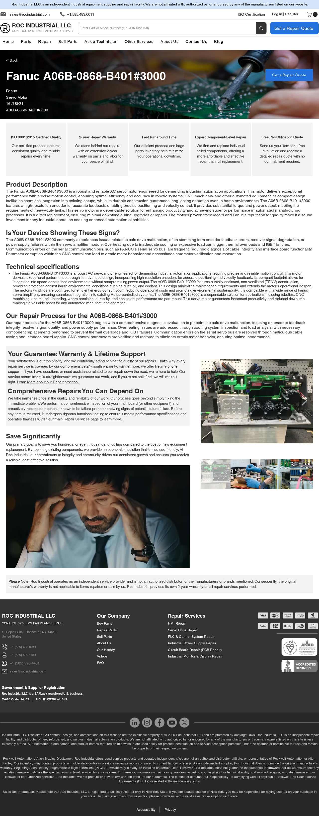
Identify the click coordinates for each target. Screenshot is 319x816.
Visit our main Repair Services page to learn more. (81, 419)
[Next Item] (304, 401)
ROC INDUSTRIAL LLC (28, 616)
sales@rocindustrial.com (29, 14)
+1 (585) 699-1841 (23, 655)
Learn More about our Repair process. (48, 382)
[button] (139, 41)
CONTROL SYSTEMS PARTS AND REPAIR (32, 623)
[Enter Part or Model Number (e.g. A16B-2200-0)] (261, 28)
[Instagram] (147, 723)
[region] (36, 149)
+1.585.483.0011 (80, 14)
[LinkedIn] (135, 723)
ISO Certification (251, 14)
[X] (184, 723)
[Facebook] (159, 723)
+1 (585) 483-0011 (23, 647)
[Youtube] (172, 723)
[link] (313, 14)
